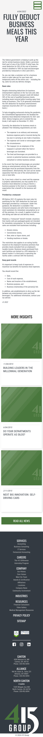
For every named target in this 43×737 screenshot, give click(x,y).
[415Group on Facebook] (14, 645)
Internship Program (21, 563)
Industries (21, 596)
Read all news (21, 521)
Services (21, 541)
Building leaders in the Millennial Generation (18, 369)
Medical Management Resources (21, 610)
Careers (21, 557)
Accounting (21, 544)
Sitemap (21, 621)
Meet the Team (21, 577)
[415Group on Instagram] (21, 645)
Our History (21, 571)
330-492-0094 (24, 664)
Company (21, 568)
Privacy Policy (21, 615)
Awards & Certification (21, 580)
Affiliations (21, 582)
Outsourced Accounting (21, 552)
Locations (21, 585)
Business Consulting (21, 547)
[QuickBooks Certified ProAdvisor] (16, 634)
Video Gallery (21, 607)
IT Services (22, 549)
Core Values (21, 574)
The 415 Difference (21, 560)
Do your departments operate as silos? (17, 433)
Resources (22, 601)
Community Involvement (22, 591)
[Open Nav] (37, 5)
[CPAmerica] (25, 634)
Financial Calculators (21, 605)
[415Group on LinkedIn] (29, 645)
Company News (21, 588)
